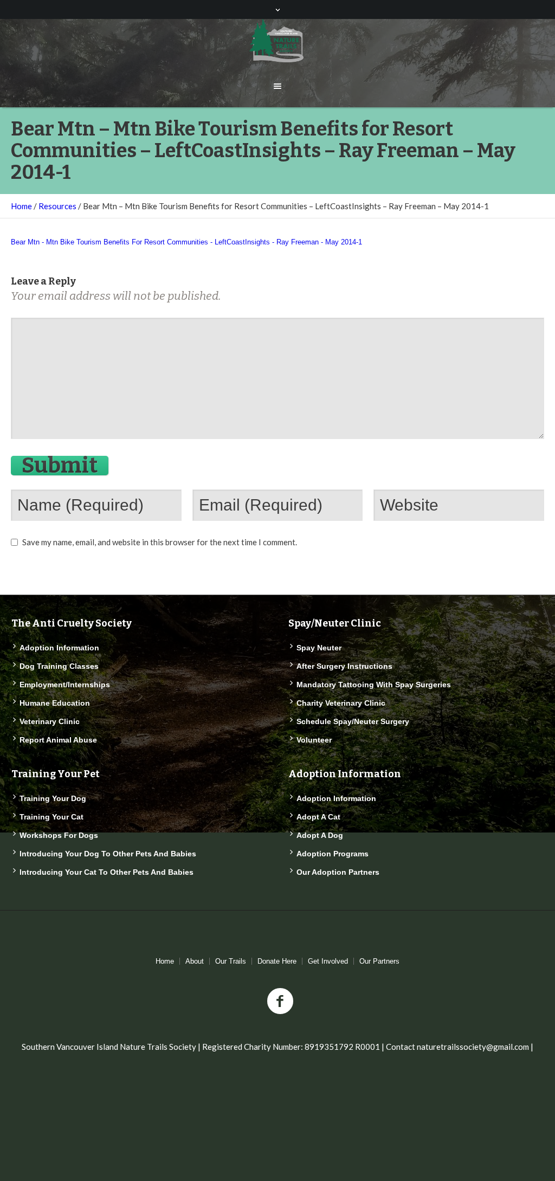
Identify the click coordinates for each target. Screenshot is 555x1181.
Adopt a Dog (319, 835)
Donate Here (276, 961)
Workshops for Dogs (59, 835)
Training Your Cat (51, 816)
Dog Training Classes (59, 666)
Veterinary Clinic (50, 721)
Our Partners (379, 961)
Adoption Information (59, 647)
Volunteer (314, 739)
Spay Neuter (318, 647)
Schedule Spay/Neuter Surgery (352, 721)
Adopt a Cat (318, 816)
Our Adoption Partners (337, 872)
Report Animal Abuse (58, 739)
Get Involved (328, 961)
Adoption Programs (332, 853)
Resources (57, 206)
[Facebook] (280, 1001)
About (194, 961)
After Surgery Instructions (344, 666)
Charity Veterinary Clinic (340, 703)
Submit (60, 465)
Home (21, 206)
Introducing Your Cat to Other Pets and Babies (106, 872)
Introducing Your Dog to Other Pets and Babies (108, 853)
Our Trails (230, 961)
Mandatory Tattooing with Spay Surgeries (373, 684)
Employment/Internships (65, 684)
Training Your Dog (53, 798)
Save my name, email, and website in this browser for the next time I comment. (159, 542)
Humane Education (55, 703)
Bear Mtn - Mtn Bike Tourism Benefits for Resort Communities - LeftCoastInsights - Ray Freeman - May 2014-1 (186, 242)
